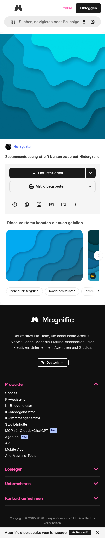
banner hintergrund (24, 291)
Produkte (14, 384)
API (8, 443)
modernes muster (62, 291)
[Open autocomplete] (11, 22)
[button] (53, 362)
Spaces (11, 393)
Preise (66, 8)
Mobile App (14, 449)
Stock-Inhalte (16, 424)
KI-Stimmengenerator (22, 418)
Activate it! (80, 532)
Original (32, 43)
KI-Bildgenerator (18, 405)
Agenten (16, 437)
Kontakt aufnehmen (24, 498)
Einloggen (88, 8)
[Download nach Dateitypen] (90, 173)
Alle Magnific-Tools (20, 455)
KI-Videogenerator (20, 412)
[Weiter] (98, 255)
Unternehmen (18, 483)
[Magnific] (52, 321)
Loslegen (13, 469)
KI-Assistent (15, 399)
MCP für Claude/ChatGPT (30, 430)
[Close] (98, 533)
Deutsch (53, 363)
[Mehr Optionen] (76, 204)
